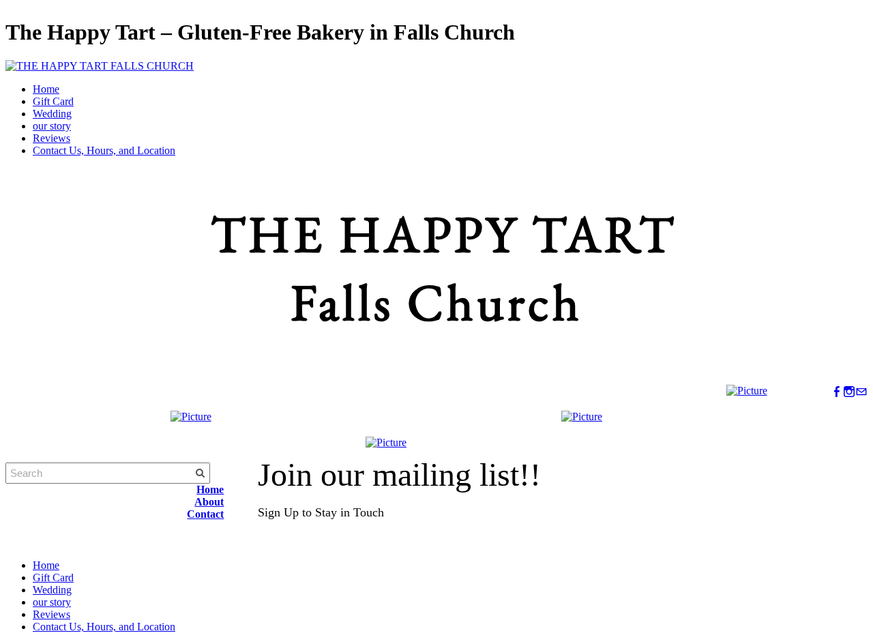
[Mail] (861, 392)
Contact (205, 514)
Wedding (52, 113)
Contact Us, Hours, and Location (104, 150)
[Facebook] (836, 392)
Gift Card (53, 101)
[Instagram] (849, 392)
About (209, 502)
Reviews (51, 138)
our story (52, 126)
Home (46, 89)
